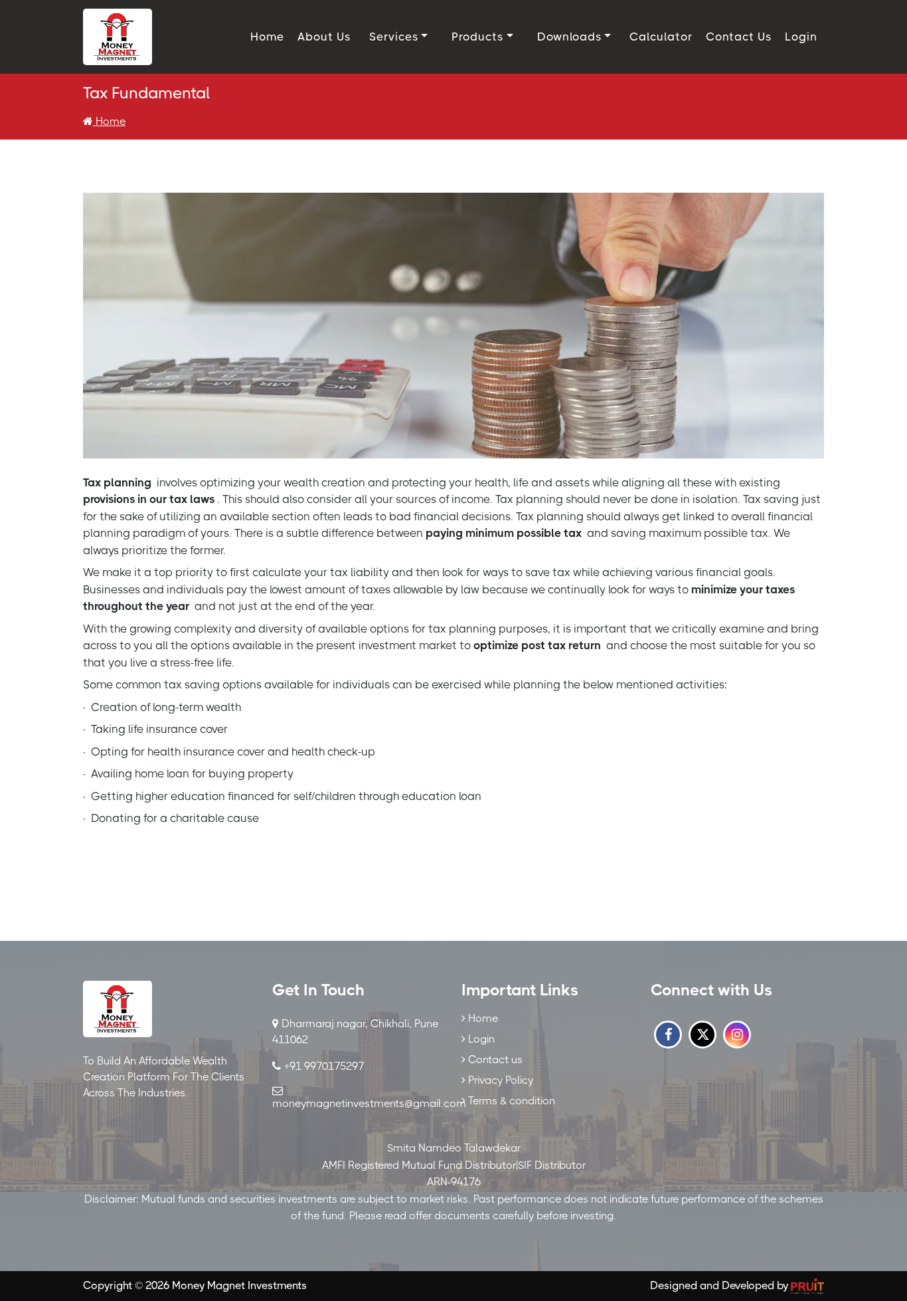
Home (267, 36)
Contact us (494, 1059)
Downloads (569, 36)
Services (393, 36)
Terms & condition (510, 1100)
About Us (324, 36)
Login (801, 36)
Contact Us (739, 36)
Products (477, 36)
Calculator (661, 36)
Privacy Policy (499, 1080)
